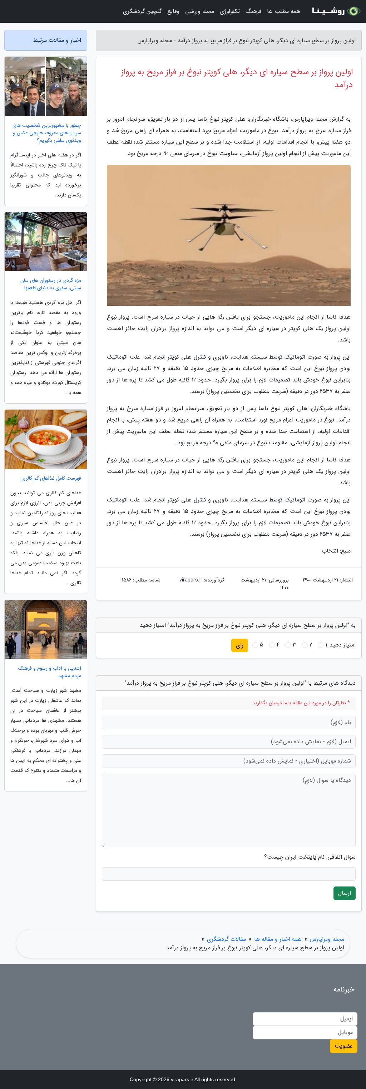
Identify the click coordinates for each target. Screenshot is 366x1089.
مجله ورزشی (199, 11)
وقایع (173, 11)
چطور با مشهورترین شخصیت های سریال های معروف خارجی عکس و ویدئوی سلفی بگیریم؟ (47, 133)
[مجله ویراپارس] (335, 11)
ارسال (344, 893)
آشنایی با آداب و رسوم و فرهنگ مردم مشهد (49, 672)
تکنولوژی (230, 11)
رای (239, 645)
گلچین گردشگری (142, 11)
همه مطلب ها (283, 11)
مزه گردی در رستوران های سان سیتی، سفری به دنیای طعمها (50, 284)
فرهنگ (253, 11)
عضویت (344, 1045)
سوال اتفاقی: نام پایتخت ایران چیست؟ (310, 857)
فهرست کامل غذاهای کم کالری (51, 478)
